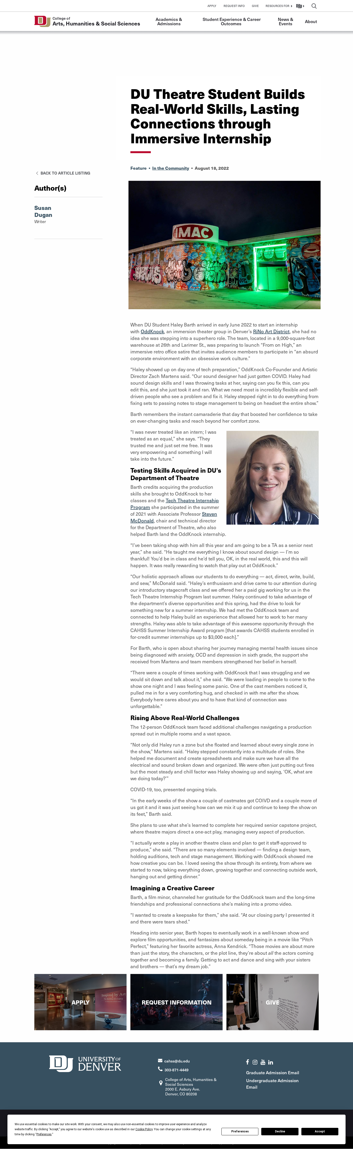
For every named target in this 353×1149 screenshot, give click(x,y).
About (311, 21)
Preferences (240, 1131)
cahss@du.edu (177, 1060)
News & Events (286, 21)
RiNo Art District (271, 331)
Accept (320, 1131)
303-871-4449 (176, 1069)
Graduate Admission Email (272, 1072)
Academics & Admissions (169, 21)
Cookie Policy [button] (143, 1129)
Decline (280, 1131)
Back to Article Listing (65, 173)
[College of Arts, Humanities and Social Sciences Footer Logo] (85, 1063)
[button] (278, 6)
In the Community (170, 168)
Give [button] (255, 6)
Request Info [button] (234, 6)
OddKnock (152, 331)
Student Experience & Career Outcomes (232, 21)
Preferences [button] (44, 1134)
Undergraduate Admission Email (272, 1083)
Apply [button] (211, 6)
